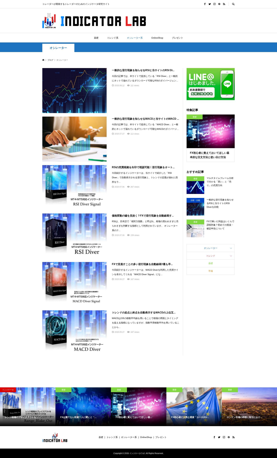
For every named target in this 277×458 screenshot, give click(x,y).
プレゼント (177, 38)
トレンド (210, 255)
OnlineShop (157, 38)
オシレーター (58, 47)
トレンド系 (112, 38)
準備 (210, 271)
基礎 (96, 38)
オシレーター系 (135, 38)
